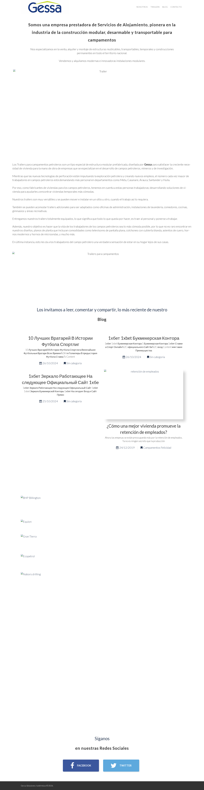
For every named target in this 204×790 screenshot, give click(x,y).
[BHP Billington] (31, 505)
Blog (165, 7)
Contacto (176, 7)
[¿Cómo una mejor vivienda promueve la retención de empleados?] (143, 394)
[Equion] (26, 524)
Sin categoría (74, 363)
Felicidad (166, 447)
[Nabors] (31, 581)
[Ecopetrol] (28, 560)
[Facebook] (81, 766)
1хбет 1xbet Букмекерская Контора (143, 338)
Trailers (155, 7)
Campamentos (151, 447)
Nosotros (142, 7)
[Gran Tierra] (28, 541)
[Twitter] (121, 766)
